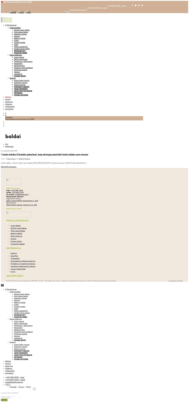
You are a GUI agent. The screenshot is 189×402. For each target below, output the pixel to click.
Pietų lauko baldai (21, 32)
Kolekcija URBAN (20, 53)
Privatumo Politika (176, 281)
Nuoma (13, 78)
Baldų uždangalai (20, 59)
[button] (5, 113)
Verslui (8, 99)
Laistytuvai (18, 74)
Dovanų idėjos (20, 76)
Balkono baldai (19, 38)
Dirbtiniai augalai (20, 70)
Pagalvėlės (18, 63)
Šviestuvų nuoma (20, 82)
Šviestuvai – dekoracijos (23, 61)
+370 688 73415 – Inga (116, 6)
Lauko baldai (15, 28)
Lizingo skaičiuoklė (18, 269)
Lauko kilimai (19, 57)
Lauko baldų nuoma (21, 80)
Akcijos (8, 97)
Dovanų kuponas (21, 95)
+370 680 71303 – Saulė (97, 8)
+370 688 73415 (17, 190)
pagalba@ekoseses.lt (78, 10)
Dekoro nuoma (19, 84)
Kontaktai (9, 109)
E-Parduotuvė (11, 25)
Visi (6, 144)
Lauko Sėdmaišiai (21, 89)
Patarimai (9, 147)
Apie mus (9, 102)
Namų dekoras (16, 55)
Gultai (16, 40)
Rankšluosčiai (19, 65)
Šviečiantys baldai (21, 87)
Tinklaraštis (10, 107)
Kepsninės (18, 93)
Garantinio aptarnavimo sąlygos (23, 266)
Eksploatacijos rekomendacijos (23, 261)
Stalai (16, 44)
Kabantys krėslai (20, 34)
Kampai (17, 36)
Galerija (8, 104)
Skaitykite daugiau (8, 167)
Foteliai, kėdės (19, 42)
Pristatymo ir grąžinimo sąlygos (23, 264)
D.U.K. (13, 271)
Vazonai (17, 72)
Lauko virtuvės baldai (23, 91)
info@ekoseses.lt (21, 194)
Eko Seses (11, 159)
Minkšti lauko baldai (22, 30)
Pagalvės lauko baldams (23, 67)
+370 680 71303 (18, 192)
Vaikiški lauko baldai (22, 48)
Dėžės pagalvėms (21, 46)
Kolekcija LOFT (19, 51)
